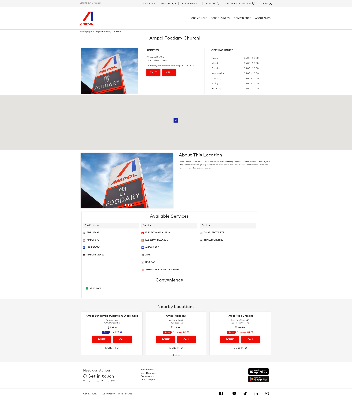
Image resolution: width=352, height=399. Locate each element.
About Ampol (263, 18)
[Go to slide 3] (128, 205)
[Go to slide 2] (125, 205)
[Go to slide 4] (131, 205)
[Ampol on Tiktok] (245, 393)
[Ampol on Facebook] (221, 393)
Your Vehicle (198, 18)
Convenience (242, 18)
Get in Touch (90, 394)
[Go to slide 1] (123, 205)
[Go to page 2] (176, 355)
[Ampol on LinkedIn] (256, 393)
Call (169, 72)
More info (112, 348)
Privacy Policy (107, 394)
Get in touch (101, 376)
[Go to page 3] (179, 355)
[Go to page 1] (173, 355)
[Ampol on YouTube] (234, 393)
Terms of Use (125, 394)
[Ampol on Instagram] (267, 393)
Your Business (220, 18)
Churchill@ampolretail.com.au (162, 66)
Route (153, 72)
